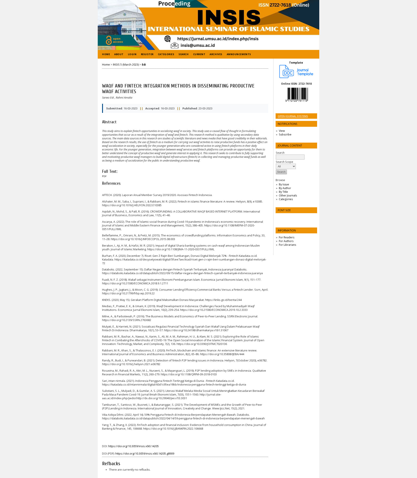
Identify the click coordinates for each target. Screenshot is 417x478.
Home (106, 54)
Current (199, 54)
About (119, 54)
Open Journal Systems (293, 116)
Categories (286, 199)
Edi (144, 64)
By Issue (284, 184)
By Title (283, 192)
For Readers (286, 237)
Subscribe (285, 134)
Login (132, 54)
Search (184, 54)
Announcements (239, 54)
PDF (104, 176)
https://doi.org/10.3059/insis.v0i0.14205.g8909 (144, 453)
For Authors (286, 241)
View (282, 131)
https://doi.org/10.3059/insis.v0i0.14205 (133, 446)
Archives (216, 54)
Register (147, 54)
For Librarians (287, 245)
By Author (285, 188)
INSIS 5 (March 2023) (126, 64)
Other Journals (288, 195)
